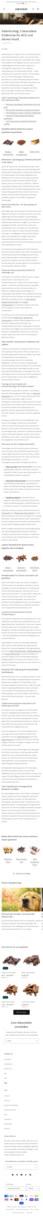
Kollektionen (8, 1064)
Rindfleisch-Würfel (13, 498)
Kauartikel (7, 1059)
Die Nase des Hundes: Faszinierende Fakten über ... (18, 915)
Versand (36, 1209)
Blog (5, 1083)
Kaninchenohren (23, 737)
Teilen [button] (6, 49)
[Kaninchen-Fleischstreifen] (21, 564)
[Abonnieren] (36, 1040)
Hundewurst (8, 1069)
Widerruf (7, 1129)
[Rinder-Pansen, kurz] (21, 856)
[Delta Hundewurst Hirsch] (35, 856)
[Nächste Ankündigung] (39, 2)
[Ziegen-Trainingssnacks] (21, 148)
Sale (5, 1078)
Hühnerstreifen (11, 467)
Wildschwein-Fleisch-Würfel (24, 513)
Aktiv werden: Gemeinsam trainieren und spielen (23, 110)
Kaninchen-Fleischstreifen (16, 481)
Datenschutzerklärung (22, 1209)
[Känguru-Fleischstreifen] (8, 148)
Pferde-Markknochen (12, 654)
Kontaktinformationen (19, 1212)
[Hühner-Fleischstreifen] (8, 564)
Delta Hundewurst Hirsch (34, 862)
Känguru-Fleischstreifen (9, 972)
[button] (4, 9)
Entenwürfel (6, 513)
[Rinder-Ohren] (35, 148)
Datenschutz (8, 1124)
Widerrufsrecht (10, 1209)
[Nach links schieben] (17, 937)
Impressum (7, 1119)
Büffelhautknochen (34, 651)
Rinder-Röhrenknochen (18, 651)
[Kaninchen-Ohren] (8, 856)
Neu (5, 1073)
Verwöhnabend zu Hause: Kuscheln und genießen (23, 113)
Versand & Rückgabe (11, 1105)
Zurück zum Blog (23, 873)
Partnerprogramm (10, 1110)
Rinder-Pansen (7, 740)
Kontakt (6, 1096)
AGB (5, 1114)
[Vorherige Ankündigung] (4, 2)
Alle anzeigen (21, 1012)
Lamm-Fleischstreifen (28, 1002)
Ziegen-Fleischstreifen (8, 1002)
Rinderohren (18, 318)
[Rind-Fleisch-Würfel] (35, 564)
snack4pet (13, 1207)
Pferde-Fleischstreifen (28, 972)
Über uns (7, 1100)
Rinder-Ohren (35, 152)
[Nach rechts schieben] (26, 937)
